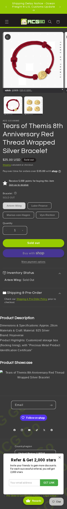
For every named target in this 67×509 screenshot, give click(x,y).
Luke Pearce (41, 206)
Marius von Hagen (20, 216)
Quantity (7, 223)
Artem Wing (16, 206)
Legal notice (49, 496)
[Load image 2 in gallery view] (33, 105)
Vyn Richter (49, 216)
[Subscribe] (51, 405)
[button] (7, 22)
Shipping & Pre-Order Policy (31, 299)
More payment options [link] (33, 262)
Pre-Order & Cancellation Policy (23, 496)
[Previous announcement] (6, 7)
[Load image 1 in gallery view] (13, 105)
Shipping (7, 165)
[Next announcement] (60, 7)
